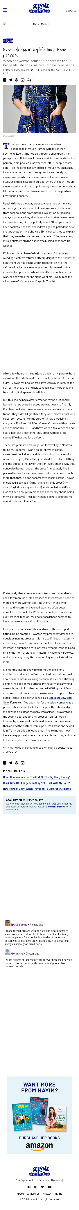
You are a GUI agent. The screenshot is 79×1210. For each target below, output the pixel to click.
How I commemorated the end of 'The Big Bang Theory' (36, 777)
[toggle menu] (5, 9)
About (20, 1193)
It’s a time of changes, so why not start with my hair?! (36, 783)
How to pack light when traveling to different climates (37, 788)
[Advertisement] (39, 327)
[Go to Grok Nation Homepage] (40, 8)
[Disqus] (39, 866)
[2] (29, 79)
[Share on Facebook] (4, 79)
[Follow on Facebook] (29, 1187)
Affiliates (33, 1193)
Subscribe (70, 11)
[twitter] (31, 69)
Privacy (47, 1193)
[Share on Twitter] (10, 79)
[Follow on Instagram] (35, 1187)
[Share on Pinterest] (16, 79)
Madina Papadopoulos (17, 69)
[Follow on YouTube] (49, 1187)
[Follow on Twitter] (42, 1187)
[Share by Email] (22, 79)
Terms (58, 1193)
